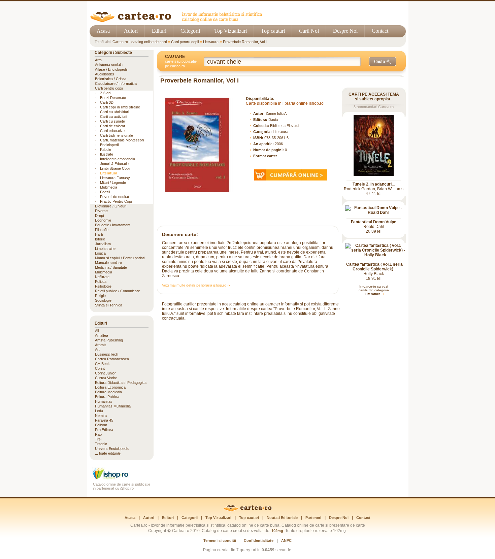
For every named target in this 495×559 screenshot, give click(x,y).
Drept (99, 215)
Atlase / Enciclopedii (111, 69)
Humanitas (103, 401)
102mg (277, 531)
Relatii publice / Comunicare (117, 291)
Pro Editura (104, 430)
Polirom (101, 425)
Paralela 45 (104, 420)
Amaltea (101, 335)
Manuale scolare (108, 263)
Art (97, 350)
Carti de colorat (112, 126)
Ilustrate (106, 154)
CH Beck (102, 364)
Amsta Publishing (109, 340)
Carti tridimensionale (116, 135)
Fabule (105, 149)
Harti (99, 234)
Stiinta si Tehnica (108, 305)
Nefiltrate (102, 277)
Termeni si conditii (219, 540)
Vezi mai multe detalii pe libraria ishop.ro (194, 285)
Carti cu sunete (112, 121)
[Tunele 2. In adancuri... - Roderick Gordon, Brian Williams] (373, 174)
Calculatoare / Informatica (116, 83)
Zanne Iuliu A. (277, 113)
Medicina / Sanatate (111, 267)
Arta (98, 60)
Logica (100, 253)
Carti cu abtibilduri (114, 112)
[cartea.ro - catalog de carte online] (178, 21)
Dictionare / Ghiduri (110, 206)
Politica (100, 282)
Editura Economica (110, 387)
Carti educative (112, 131)
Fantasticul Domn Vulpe (373, 222)
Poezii (105, 192)
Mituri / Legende (113, 182)
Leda (99, 411)
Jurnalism (103, 244)
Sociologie (103, 300)
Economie (103, 220)
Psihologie (103, 286)
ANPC (286, 540)
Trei (98, 439)
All (97, 331)
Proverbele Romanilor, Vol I (245, 42)
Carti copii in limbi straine (120, 107)
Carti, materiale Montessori (122, 140)
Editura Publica (107, 397)
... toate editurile (108, 453)
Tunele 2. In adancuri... (374, 184)
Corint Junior (105, 373)
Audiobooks (104, 74)
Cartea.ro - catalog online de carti (139, 42)
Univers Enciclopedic (112, 449)
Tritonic (101, 444)
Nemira (101, 416)
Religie (100, 296)
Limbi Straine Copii (115, 168)
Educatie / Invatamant (112, 225)
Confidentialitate (258, 540)
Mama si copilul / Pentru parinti (119, 258)
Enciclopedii (109, 145)
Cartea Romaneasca (112, 359)
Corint (100, 368)
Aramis (100, 345)
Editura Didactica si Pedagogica (120, 383)
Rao (98, 434)
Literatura (211, 42)
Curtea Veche (106, 378)
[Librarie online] (122, 478)
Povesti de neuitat (114, 197)
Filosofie (101, 230)
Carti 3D (106, 102)
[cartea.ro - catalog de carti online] (248, 510)
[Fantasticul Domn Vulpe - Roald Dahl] (375, 212)
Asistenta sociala (109, 65)
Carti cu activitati (113, 116)
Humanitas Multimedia (113, 406)
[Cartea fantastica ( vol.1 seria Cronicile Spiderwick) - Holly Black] (375, 255)
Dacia (273, 120)
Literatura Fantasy (115, 178)
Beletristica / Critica (110, 79)
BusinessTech (106, 354)
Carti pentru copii (185, 42)
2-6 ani (105, 93)
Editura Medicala (108, 392)
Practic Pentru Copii (116, 201)
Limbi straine (105, 248)
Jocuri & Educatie (114, 164)
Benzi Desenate (113, 98)
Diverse (101, 211)
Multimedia (108, 187)
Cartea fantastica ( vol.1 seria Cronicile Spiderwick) (374, 266)
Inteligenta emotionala (117, 159)
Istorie (100, 239)
